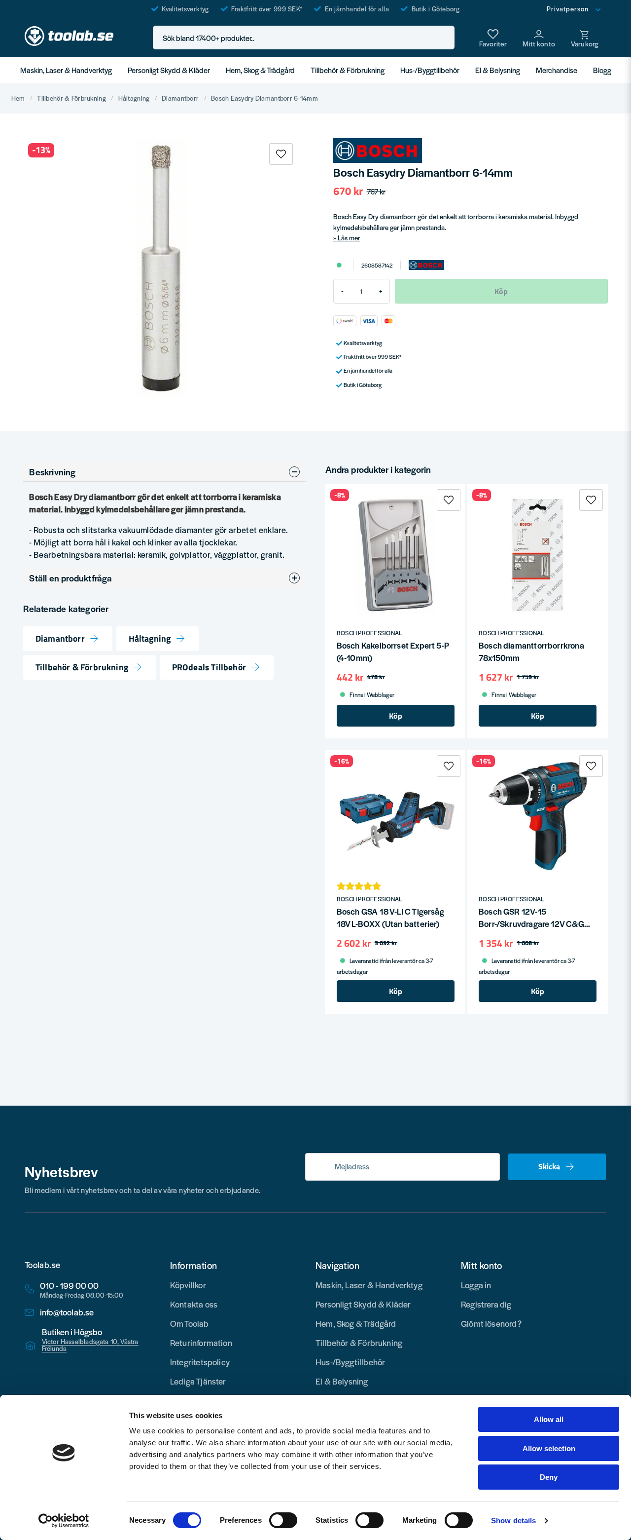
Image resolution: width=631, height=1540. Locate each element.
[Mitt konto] (539, 37)
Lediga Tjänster (198, 1381)
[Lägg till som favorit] (493, 37)
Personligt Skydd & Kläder (169, 70)
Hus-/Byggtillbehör (429, 70)
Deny (549, 1477)
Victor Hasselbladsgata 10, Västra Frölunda (90, 1345)
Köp (395, 715)
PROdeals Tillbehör (209, 667)
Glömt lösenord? (491, 1323)
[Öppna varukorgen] (584, 37)
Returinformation (201, 1342)
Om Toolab (189, 1323)
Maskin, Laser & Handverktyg (66, 70)
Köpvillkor (188, 1285)
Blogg (602, 70)
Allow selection (549, 1448)
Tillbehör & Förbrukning (348, 70)
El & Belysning (497, 70)
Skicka (549, 1166)
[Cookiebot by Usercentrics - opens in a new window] (64, 1520)
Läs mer (349, 237)
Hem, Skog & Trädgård (260, 70)
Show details (513, 1520)
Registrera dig (486, 1304)
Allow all (548, 1419)
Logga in (476, 1285)
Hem (18, 98)
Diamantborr (180, 98)
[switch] (283, 1520)
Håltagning (134, 98)
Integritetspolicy (200, 1362)
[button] (444, 38)
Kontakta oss (193, 1304)
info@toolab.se (67, 1312)
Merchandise (556, 70)
